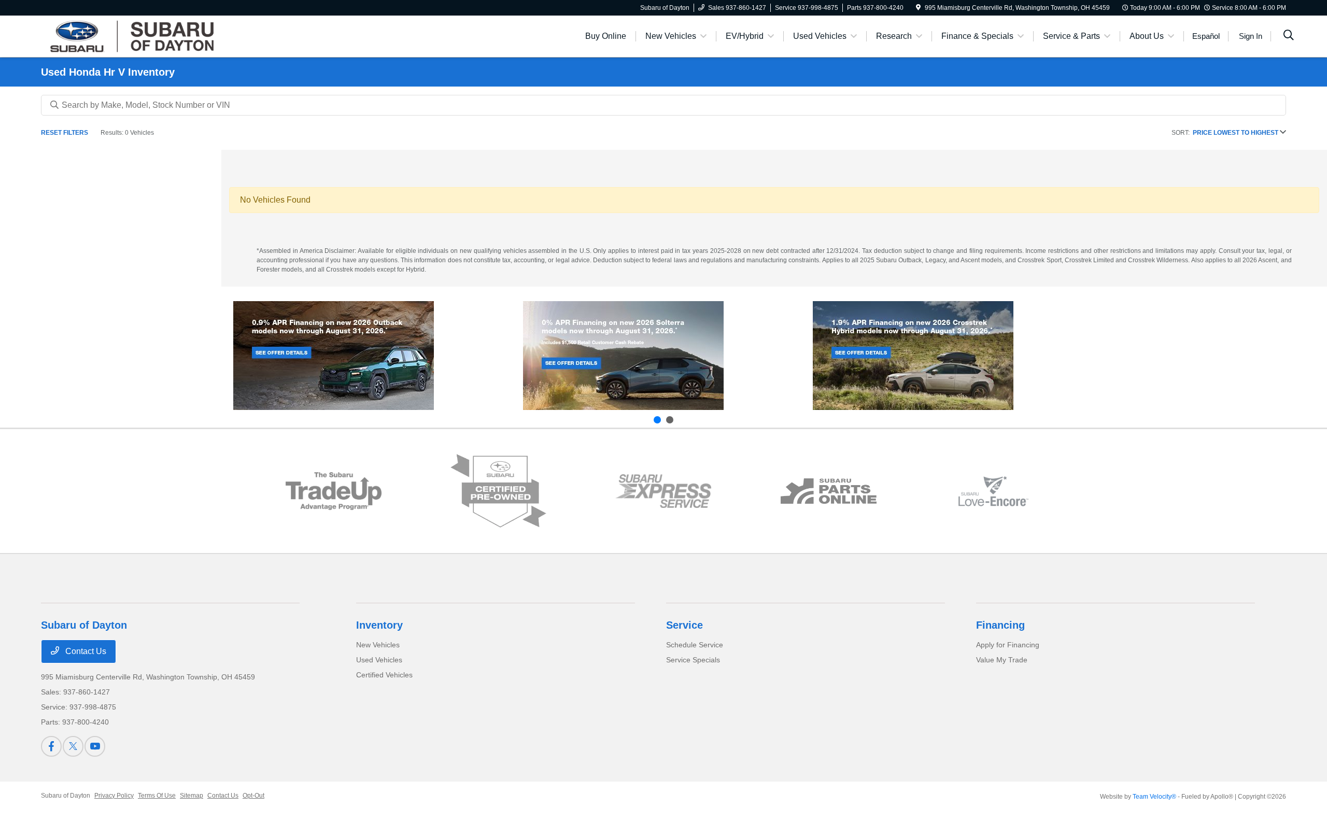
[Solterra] (623, 355)
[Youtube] (94, 746)
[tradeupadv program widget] (334, 491)
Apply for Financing (1007, 645)
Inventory (379, 625)
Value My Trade (1001, 660)
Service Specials (693, 660)
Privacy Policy (114, 795)
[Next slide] (669, 419)
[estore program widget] (829, 491)
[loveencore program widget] (993, 491)
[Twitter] (73, 746)
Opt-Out (253, 795)
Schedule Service (694, 645)
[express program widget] (663, 490)
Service (684, 625)
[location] (918, 7)
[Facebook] (51, 746)
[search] (1288, 36)
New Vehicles (378, 645)
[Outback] (333, 355)
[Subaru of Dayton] (130, 35)
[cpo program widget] (498, 491)
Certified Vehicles (384, 675)
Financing (1000, 625)
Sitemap (191, 795)
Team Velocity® (1154, 796)
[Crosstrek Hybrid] (913, 355)
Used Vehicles (379, 660)
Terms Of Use (157, 795)
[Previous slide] (657, 419)
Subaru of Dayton (65, 795)
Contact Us (84, 651)
